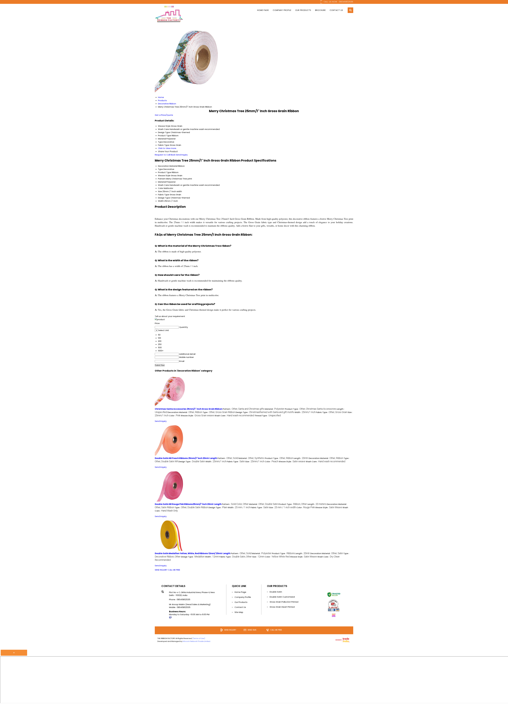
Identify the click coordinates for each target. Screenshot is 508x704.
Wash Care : (234, 415)
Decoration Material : (185, 412)
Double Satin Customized (282, 596)
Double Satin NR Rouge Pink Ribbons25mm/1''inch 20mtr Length (188, 504)
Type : (219, 412)
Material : (274, 409)
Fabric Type (163, 194)
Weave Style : (197, 415)
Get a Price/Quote (164, 115)
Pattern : (243, 409)
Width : (305, 412)
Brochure (320, 10)
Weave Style (164, 175)
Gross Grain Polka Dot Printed (284, 601)
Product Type (164, 172)
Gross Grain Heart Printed (282, 606)
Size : (254, 461)
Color (160, 188)
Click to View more (167, 148)
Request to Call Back (165, 154)
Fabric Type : (331, 412)
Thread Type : (268, 415)
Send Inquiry (182, 154)
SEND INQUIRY (161, 569)
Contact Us (336, 10)
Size (160, 191)
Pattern (161, 178)
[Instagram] (333, 616)
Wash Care (163, 185)
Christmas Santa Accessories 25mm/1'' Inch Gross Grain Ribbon (188, 409)
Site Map (239, 612)
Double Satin (276, 591)
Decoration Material (167, 166)
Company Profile (282, 10)
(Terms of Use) (198, 638)
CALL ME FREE (174, 569)
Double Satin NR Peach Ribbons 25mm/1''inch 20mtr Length (186, 458)
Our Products (303, 10)
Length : (301, 458)
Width (161, 201)
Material (162, 181)
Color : (174, 415)
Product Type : (310, 409)
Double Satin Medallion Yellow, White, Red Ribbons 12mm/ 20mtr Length (192, 553)
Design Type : (265, 412)
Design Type (164, 197)
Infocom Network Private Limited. (197, 641)
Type (160, 169)
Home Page (263, 10)
